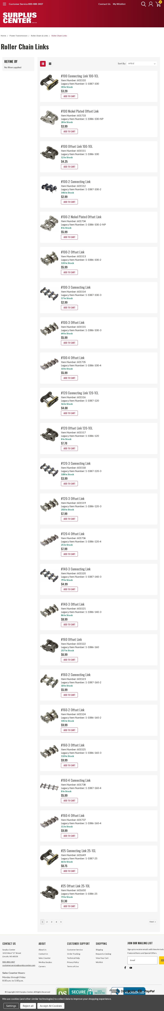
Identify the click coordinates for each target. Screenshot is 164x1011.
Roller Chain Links (59, 36)
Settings (11, 1006)
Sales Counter (45, 958)
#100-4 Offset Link (72, 357)
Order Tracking (73, 954)
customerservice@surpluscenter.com (18, 965)
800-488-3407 (8, 962)
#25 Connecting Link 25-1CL (78, 850)
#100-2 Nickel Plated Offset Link (81, 216)
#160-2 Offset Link (72, 709)
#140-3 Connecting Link (75, 569)
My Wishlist (119, 4)
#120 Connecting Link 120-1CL (79, 392)
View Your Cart (102, 958)
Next (152, 921)
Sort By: (122, 63)
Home (3, 36)
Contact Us (104, 4)
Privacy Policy (73, 962)
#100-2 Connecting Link (75, 181)
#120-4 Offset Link (72, 533)
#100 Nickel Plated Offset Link (80, 111)
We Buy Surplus (45, 962)
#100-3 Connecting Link (75, 287)
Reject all (28, 1006)
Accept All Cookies (51, 1006)
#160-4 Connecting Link (75, 780)
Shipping (99, 949)
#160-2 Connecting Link (75, 674)
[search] (142, 4)
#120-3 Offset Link (72, 498)
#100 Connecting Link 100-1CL (79, 75)
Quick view (49, 84)
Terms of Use (73, 966)
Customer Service (75, 949)
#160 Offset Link (71, 639)
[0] (156, 4)
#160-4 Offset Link (72, 815)
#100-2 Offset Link (72, 252)
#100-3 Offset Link (72, 322)
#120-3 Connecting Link (75, 463)
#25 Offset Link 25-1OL (75, 885)
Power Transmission (18, 36)
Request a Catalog (103, 954)
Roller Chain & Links (39, 36)
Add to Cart (69, 96)
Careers (42, 966)
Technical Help (73, 958)
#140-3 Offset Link (72, 604)
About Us (42, 949)
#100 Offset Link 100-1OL (77, 146)
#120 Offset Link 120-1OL (77, 428)
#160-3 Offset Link (72, 745)
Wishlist (99, 962)
